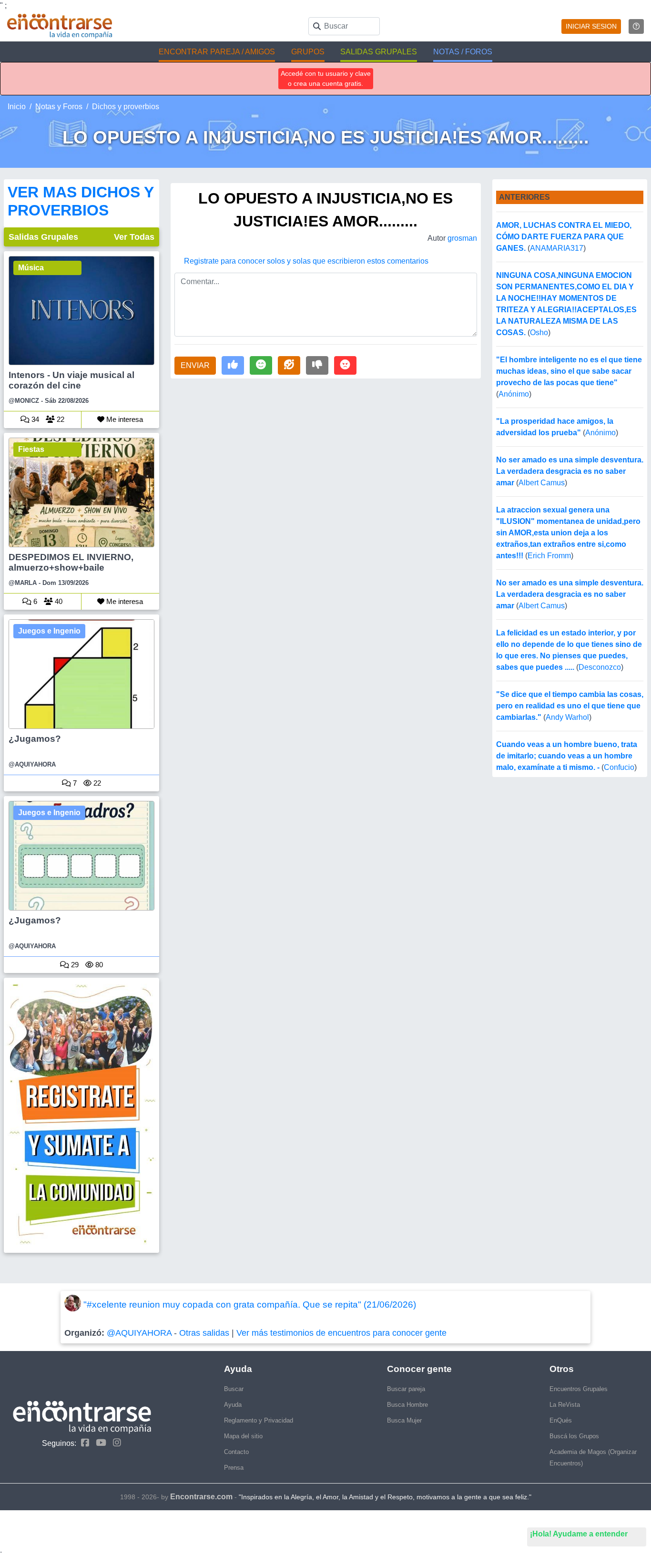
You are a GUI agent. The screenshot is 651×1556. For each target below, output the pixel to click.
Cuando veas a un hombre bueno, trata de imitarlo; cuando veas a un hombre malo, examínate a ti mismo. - (566, 755)
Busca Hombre (407, 1404)
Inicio (17, 106)
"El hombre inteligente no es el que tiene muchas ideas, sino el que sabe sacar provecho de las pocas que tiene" (569, 371)
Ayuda (233, 1404)
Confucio (619, 767)
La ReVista (564, 1404)
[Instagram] (114, 1443)
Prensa (234, 1467)
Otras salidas (204, 1333)
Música (31, 268)
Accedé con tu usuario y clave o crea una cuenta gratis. (326, 78)
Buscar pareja (406, 1388)
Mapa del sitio (243, 1436)
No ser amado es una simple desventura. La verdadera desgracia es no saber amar (569, 471)
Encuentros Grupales (578, 1388)
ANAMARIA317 (556, 248)
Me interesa (123, 419)
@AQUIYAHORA (32, 764)
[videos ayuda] (636, 26)
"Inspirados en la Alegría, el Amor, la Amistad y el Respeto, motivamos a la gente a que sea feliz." (385, 1497)
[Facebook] (82, 1443)
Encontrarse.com (201, 1497)
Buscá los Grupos (574, 1436)
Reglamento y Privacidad (258, 1420)
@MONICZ (24, 400)
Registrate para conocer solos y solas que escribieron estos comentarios (306, 261)
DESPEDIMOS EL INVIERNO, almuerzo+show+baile (71, 562)
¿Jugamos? (35, 739)
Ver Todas (134, 237)
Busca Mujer (404, 1420)
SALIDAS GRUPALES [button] (378, 52)
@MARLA (23, 582)
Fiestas (31, 449)
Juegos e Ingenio (49, 631)
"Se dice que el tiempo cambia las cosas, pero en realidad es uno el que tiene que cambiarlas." (569, 705)
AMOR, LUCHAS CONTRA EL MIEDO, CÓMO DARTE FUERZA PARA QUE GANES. (563, 236)
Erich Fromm (549, 556)
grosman (462, 238)
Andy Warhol (567, 717)
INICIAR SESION (591, 26)
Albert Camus (542, 483)
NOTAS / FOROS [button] (462, 52)
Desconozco (600, 667)
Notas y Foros (58, 106)
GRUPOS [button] (308, 52)
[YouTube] (98, 1443)
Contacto (236, 1451)
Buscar (234, 1388)
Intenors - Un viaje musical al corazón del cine (71, 380)
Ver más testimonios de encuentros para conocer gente (341, 1333)
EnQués (560, 1420)
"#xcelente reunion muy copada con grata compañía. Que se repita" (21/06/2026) (249, 1305)
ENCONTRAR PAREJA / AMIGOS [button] (217, 52)
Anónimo (513, 394)
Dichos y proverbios (125, 106)
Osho (539, 332)
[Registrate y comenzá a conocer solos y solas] (81, 1115)
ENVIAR (195, 365)
